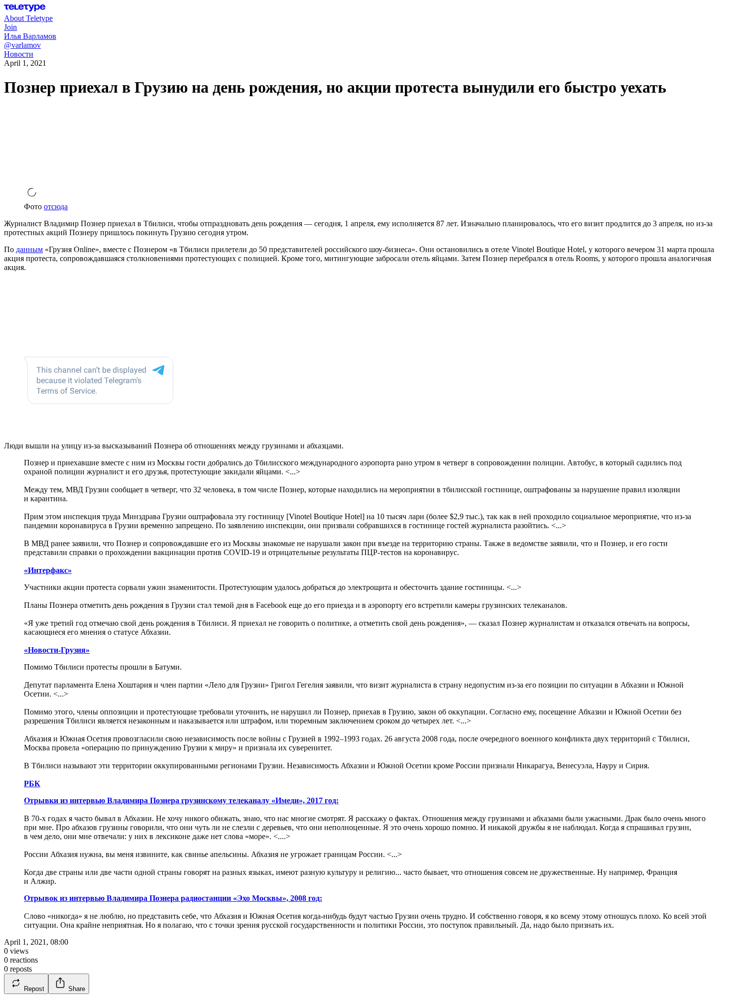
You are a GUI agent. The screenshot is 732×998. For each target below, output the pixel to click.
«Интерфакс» (48, 570)
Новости (18, 54)
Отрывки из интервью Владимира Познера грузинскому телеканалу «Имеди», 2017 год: (181, 800)
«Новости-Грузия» (57, 650)
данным (29, 249)
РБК (32, 783)
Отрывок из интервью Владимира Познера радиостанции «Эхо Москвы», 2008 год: (173, 898)
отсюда (56, 206)
